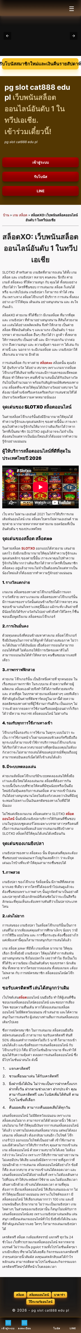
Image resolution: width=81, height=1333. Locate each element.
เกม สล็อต (20, 215)
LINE (41, 191)
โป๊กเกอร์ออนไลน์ (41, 1301)
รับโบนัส (40, 176)
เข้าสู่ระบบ (40, 162)
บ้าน (6, 215)
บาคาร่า (59, 1295)
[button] (7, 36)
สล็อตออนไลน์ (39, 1295)
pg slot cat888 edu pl (50, 1310)
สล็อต (20, 1295)
